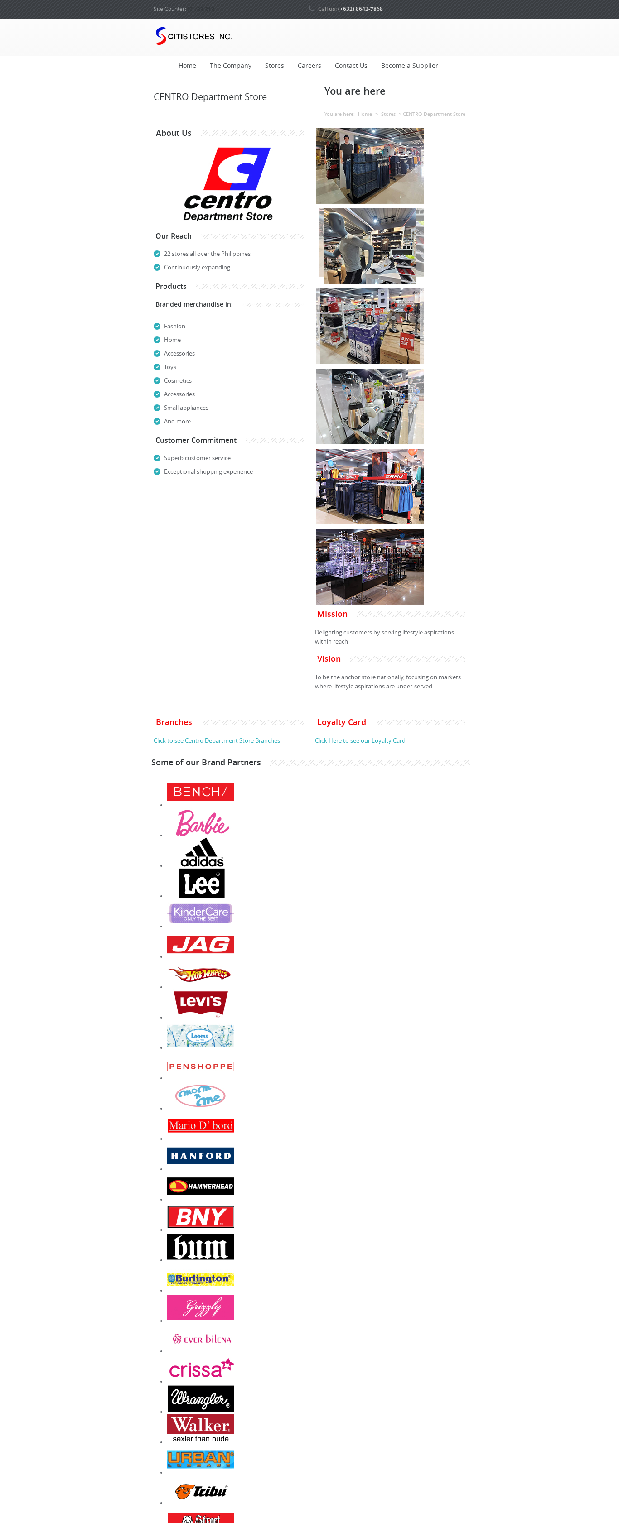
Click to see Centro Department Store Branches (217, 741)
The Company (230, 66)
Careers (309, 66)
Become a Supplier (409, 66)
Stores (274, 66)
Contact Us (351, 66)
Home (187, 66)
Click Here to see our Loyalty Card (360, 741)
